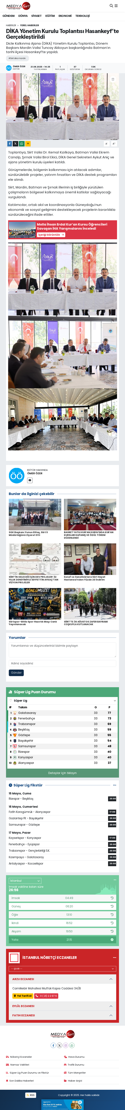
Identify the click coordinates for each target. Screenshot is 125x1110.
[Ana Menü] (116, 6)
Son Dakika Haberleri (21, 1080)
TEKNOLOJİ (82, 16)
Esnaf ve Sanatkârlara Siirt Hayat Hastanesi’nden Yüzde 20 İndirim (84, 578)
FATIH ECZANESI (23, 1015)
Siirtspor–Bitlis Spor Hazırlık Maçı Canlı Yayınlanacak (33, 623)
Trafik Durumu (76, 1064)
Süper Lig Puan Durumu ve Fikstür (29, 1072)
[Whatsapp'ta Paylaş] (22, 143)
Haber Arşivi (75, 1080)
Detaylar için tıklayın (62, 773)
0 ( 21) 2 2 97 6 (48, 996)
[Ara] (111, 6)
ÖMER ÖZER (34, 473)
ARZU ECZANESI (23, 979)
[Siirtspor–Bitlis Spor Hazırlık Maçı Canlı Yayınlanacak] (35, 603)
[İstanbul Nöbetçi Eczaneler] (114, 958)
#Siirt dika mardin (17, 58)
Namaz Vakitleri (19, 1064)
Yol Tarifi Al (24, 996)
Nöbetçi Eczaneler (21, 1057)
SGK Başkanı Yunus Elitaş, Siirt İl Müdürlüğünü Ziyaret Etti (28, 534)
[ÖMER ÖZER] (16, 475)
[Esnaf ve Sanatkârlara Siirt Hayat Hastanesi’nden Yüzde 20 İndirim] (90, 559)
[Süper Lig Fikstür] (114, 785)
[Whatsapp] (72, 1045)
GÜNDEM (8, 16)
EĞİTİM (50, 16)
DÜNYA (23, 16)
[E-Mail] (30, 480)
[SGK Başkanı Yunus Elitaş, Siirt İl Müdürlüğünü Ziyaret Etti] (35, 514)
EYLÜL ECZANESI (23, 1006)
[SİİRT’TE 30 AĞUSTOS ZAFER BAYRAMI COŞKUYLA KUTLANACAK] (90, 603)
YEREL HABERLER (29, 25)
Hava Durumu (76, 1057)
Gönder (16, 673)
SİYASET (36, 16)
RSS (32, 1095)
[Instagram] (65, 1045)
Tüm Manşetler (77, 1072)
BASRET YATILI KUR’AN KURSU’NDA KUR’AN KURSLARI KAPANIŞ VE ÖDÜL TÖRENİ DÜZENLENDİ (88, 535)
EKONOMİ (65, 16)
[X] (59, 1045)
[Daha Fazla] (28, 143)
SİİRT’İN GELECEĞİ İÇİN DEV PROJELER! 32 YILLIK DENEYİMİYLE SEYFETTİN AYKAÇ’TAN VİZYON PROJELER (33, 579)
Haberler (11, 25)
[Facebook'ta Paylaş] (9, 143)
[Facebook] (53, 1045)
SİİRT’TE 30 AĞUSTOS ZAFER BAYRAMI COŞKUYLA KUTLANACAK (86, 623)
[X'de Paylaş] (15, 143)
